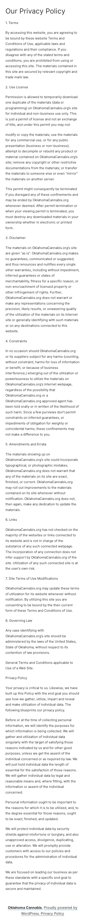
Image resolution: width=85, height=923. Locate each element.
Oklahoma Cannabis (25, 907)
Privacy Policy (52, 913)
